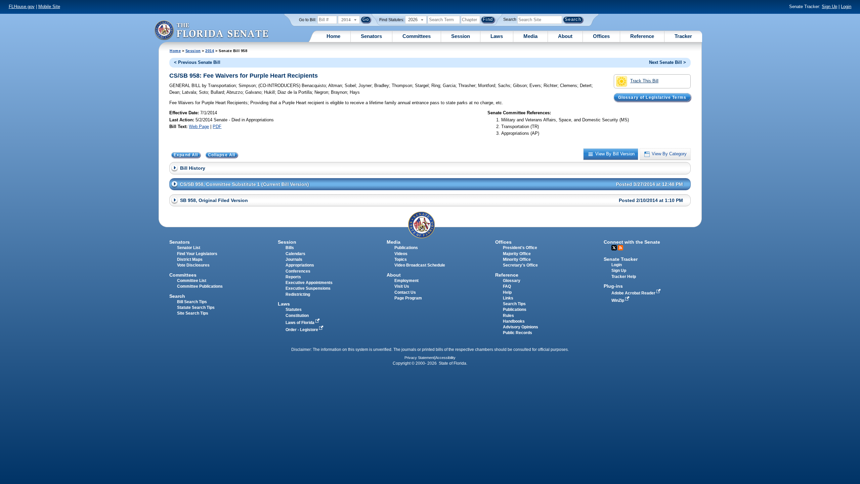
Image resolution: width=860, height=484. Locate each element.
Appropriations (300, 265)
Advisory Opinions (520, 327)
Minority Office (517, 259)
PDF (217, 126)
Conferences (298, 271)
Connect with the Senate (632, 242)
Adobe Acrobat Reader (633, 293)
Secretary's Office (520, 265)
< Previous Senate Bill (197, 62)
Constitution (297, 316)
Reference (642, 36)
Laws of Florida (300, 323)
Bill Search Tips (192, 302)
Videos (400, 254)
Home (333, 36)
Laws (496, 36)
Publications (406, 248)
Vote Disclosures (193, 265)
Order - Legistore (302, 330)
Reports (293, 277)
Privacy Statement (419, 358)
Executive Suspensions (308, 288)
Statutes (294, 310)
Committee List (191, 281)
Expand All (186, 155)
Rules (508, 316)
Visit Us (401, 286)
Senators (371, 36)
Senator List (188, 248)
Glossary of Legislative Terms (652, 97)
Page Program (408, 298)
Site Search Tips (192, 313)
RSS (620, 247)
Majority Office (517, 254)
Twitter (614, 247)
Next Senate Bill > (667, 62)
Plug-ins (613, 286)
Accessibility (445, 358)
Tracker (683, 36)
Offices (601, 36)
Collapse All (221, 155)
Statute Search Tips (196, 308)
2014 (209, 51)
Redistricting (298, 294)
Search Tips (514, 304)
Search (509, 19)
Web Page (199, 126)
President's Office (520, 248)
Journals (294, 259)
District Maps (190, 259)
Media (530, 36)
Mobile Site (49, 6)
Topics (400, 259)
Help (507, 292)
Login (846, 6)
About (565, 36)
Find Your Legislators (197, 254)
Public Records (517, 333)
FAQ (507, 286)
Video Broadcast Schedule (419, 265)
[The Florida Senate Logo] (211, 30)
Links (508, 298)
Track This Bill (644, 80)
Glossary (511, 281)
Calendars (295, 254)
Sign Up (829, 6)
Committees (416, 36)
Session (460, 36)
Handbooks (514, 321)
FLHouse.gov (22, 6)
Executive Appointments (309, 283)
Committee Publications (200, 286)
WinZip (618, 300)
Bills (290, 248)
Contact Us (405, 292)
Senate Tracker (621, 259)
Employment (406, 281)
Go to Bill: (307, 20)
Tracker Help (623, 277)
